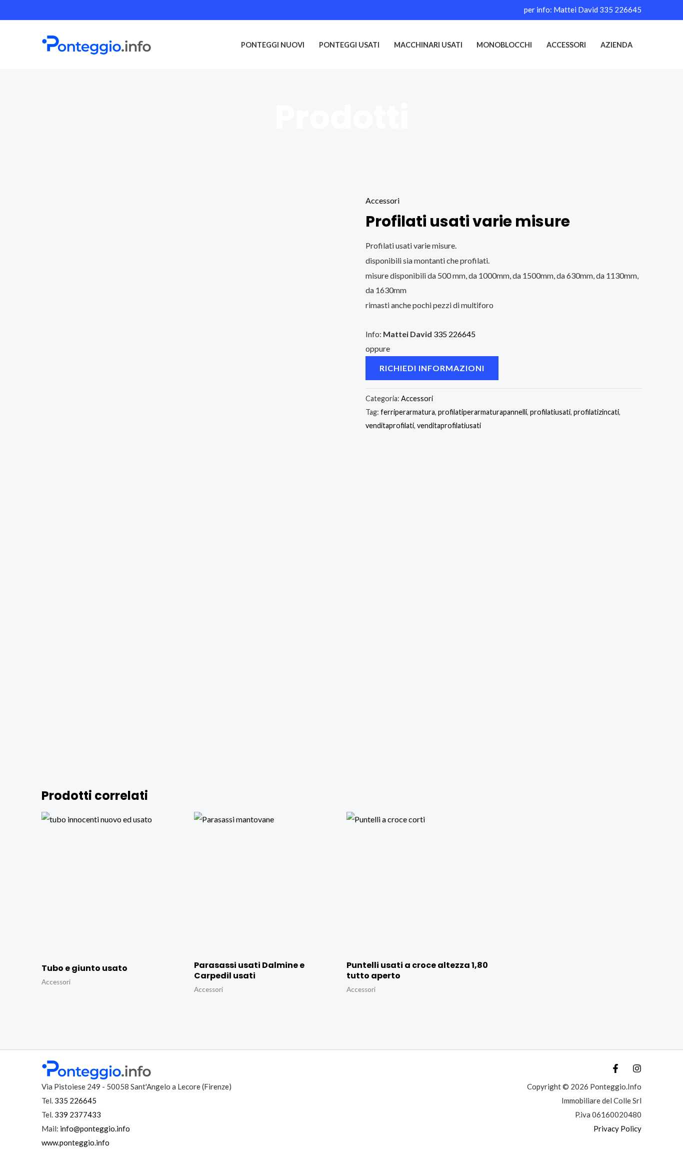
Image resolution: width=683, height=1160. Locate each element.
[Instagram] (637, 1068)
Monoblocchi (504, 45)
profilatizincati (596, 412)
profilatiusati (550, 412)
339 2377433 (77, 1114)
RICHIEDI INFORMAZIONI (432, 368)
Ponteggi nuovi (272, 45)
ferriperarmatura (407, 412)
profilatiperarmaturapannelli (482, 412)
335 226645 (621, 9)
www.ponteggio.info (76, 1142)
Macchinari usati (428, 45)
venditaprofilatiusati (449, 425)
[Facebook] (615, 1068)
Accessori (566, 45)
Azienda (616, 45)
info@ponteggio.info (95, 1128)
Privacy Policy (618, 1128)
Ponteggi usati (349, 45)
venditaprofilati (390, 425)
